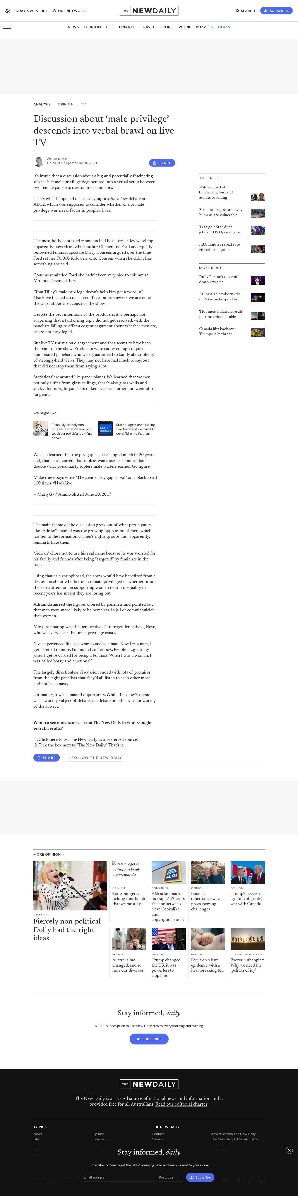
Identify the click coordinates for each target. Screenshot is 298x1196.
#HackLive (62, 483)
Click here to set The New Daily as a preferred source (88, 740)
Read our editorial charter (181, 1104)
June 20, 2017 (98, 495)
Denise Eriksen (57, 158)
